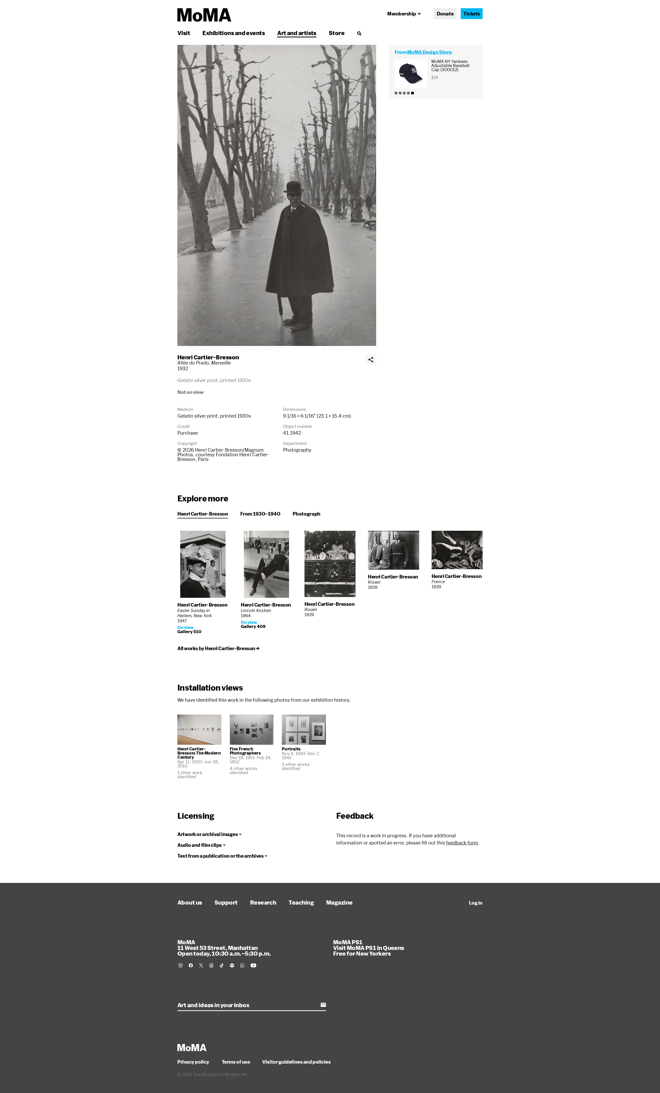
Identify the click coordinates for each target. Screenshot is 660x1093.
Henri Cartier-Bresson (208, 357)
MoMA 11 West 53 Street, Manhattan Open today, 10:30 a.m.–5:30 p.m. (224, 948)
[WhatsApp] (242, 965)
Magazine (339, 902)
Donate (445, 13)
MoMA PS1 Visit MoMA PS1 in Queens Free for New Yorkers (368, 948)
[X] (201, 965)
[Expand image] (276, 195)
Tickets (471, 13)
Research (263, 902)
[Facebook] (191, 965)
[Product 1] (396, 93)
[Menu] (359, 33)
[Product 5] (412, 93)
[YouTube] (253, 965)
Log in (476, 902)
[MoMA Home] (204, 15)
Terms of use (236, 1061)
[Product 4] (408, 93)
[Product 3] (404, 93)
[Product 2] (400, 93)
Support (226, 902)
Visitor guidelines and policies (296, 1061)
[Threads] (211, 965)
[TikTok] (222, 965)
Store (336, 32)
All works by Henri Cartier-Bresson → (218, 648)
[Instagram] (180, 965)
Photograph (306, 514)
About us (189, 902)
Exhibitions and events (233, 33)
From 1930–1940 (260, 514)
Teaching (301, 902)
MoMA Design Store (429, 52)
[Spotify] (232, 965)
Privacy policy (193, 1061)
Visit (183, 33)
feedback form (462, 843)
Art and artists (296, 33)
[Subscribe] (323, 1005)
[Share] (370, 359)
